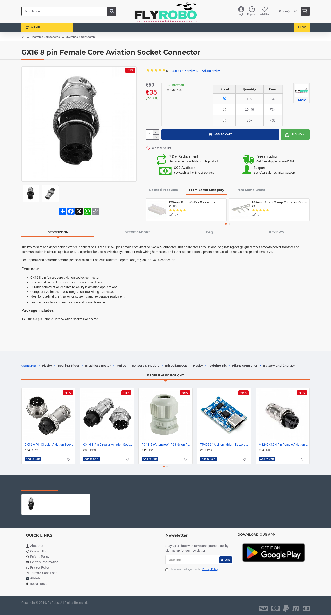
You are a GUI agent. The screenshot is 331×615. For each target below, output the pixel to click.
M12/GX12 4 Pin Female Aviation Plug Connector (283, 444)
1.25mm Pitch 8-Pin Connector (192, 202)
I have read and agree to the (194, 569)
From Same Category (206, 190)
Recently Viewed (40, 486)
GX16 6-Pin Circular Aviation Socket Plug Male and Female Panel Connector (49, 444)
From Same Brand (250, 190)
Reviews (276, 232)
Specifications (137, 232)
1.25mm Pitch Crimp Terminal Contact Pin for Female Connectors (280, 202)
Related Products (163, 190)
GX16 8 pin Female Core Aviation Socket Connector (64, 498)
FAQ (209, 232)
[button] (226, 224)
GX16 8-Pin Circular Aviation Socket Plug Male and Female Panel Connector (108, 444)
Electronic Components (45, 37)
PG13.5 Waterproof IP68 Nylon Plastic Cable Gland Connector (166, 444)
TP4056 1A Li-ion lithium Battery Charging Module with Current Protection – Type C (225, 444)
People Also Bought (165, 375)
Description (57, 232)
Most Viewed (77, 486)
